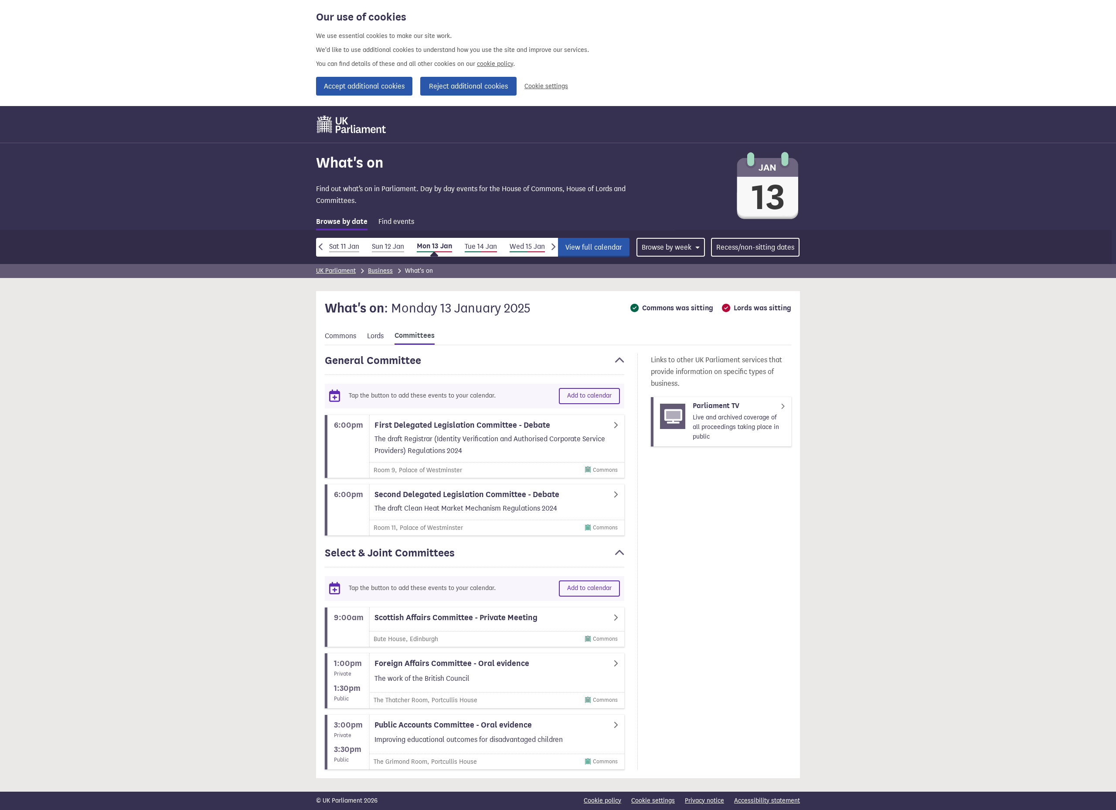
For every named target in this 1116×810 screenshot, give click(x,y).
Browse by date (341, 221)
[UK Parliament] (351, 124)
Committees (415, 335)
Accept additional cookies (364, 86)
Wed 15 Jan (527, 246)
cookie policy (495, 64)
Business (380, 271)
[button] (474, 364)
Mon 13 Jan (434, 246)
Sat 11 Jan (344, 246)
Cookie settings (546, 86)
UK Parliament (336, 271)
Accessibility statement (767, 800)
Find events (396, 221)
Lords (375, 336)
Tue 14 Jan (481, 246)
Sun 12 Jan (388, 246)
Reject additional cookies (468, 86)
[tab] (341, 223)
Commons (340, 336)
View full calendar (593, 247)
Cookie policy (602, 800)
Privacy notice (704, 800)
